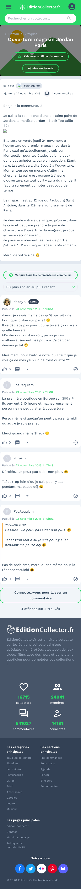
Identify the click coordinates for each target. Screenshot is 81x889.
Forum (44, 774)
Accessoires (14, 792)
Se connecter (49, 786)
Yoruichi (20, 458)
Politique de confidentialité (16, 845)
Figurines (12, 763)
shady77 (20, 302)
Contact (12, 831)
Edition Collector (17, 826)
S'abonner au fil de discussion (43, 56)
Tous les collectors (19, 757)
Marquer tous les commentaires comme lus (40, 275)
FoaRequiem (32, 85)
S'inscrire (46, 780)
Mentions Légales (18, 837)
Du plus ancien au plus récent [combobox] (30, 287)
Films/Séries (15, 774)
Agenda (45, 769)
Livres (11, 780)
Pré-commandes (51, 757)
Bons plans (47, 763)
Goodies (12, 797)
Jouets (11, 803)
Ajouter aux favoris (40, 68)
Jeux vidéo (14, 769)
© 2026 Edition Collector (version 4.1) (33, 880)
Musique (12, 809)
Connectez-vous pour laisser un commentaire (40, 595)
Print (10, 786)
